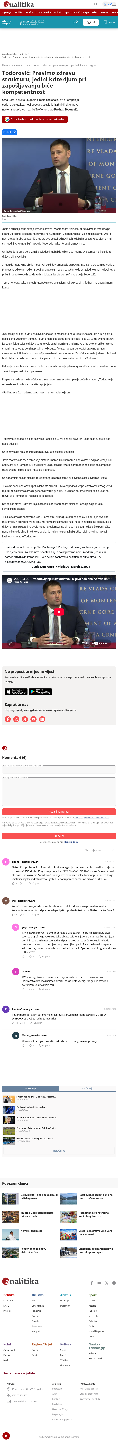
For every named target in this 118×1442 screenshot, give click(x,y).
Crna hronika (44, 12)
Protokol (7, 1310)
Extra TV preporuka (89, 1393)
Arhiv (54, 1393)
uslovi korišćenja (101, 817)
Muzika (63, 1355)
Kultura (104, 12)
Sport (68, 12)
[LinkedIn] (42, 719)
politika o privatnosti (84, 817)
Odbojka (93, 1321)
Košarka (92, 1305)
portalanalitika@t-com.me (24, 1401)
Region (35, 1350)
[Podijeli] (76, 22)
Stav (34, 1300)
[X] (25, 719)
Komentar (8, 1300)
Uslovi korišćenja (60, 1409)
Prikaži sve (59, 1150)
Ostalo (92, 1336)
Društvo (30, 12)
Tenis (91, 1326)
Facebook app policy (62, 1419)
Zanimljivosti (9, 1350)
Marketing (65, 1305)
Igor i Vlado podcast (89, 1388)
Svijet (34, 1355)
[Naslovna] (6, 1436)
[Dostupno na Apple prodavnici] (16, 691)
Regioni (35, 1316)
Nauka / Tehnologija (97, 1346)
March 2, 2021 (80, 567)
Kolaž (77, 12)
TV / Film (64, 1360)
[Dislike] (20, 883)
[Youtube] (33, 719)
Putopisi (35, 1331)
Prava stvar (37, 1326)
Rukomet (93, 1310)
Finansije (64, 1300)
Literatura (65, 1365)
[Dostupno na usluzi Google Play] (40, 691)
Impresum (57, 1388)
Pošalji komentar (59, 811)
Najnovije (6, 12)
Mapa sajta (57, 1414)
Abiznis (57, 12)
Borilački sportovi (97, 1331)
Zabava (6, 1355)
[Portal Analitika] (20, 1281)
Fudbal (92, 1300)
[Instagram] (16, 719)
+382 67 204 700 (19, 1395)
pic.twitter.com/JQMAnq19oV (23, 562)
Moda (6, 1360)
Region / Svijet (90, 12)
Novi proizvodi (95, 1358)
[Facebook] (8, 719)
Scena (63, 1350)
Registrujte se (71, 842)
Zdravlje (35, 1321)
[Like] (13, 883)
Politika (18, 12)
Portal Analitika (9, 54)
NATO (6, 1305)
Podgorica (36, 1310)
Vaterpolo (93, 1316)
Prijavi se (59, 836)
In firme (92, 1353)
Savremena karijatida (19, 1373)
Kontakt (56, 1399)
